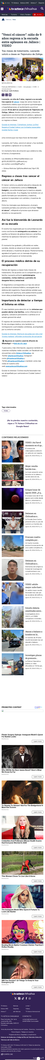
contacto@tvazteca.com (29, 1019)
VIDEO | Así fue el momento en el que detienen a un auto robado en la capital (34, 444)
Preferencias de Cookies (21, 1029)
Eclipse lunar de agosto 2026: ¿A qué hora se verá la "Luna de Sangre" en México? (34, 491)
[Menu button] (2, 9)
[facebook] (26, 999)
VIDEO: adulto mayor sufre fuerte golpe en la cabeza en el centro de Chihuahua (33, 586)
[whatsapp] (30, 999)
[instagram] (19, 999)
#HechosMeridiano (21, 159)
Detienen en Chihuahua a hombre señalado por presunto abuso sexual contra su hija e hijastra (34, 515)
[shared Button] (6, 95)
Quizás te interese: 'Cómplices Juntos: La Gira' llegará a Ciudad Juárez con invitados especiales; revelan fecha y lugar (21, 127)
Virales (6, 410)
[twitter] (15, 999)
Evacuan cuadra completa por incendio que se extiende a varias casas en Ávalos (33, 538)
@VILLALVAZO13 (8, 161)
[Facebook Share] (10, 95)
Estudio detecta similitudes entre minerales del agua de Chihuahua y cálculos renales (34, 609)
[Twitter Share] (3, 95)
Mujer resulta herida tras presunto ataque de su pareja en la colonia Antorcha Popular (34, 468)
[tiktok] (22, 999)
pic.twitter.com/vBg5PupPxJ (13, 164)
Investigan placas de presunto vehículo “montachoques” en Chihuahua (34, 657)
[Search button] (42, 9)
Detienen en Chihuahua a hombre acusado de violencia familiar (34, 562)
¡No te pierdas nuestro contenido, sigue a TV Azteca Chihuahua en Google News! (22, 423)
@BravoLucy (22, 161)
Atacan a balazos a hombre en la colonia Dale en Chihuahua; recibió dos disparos (34, 633)
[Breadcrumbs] (4, 19)
